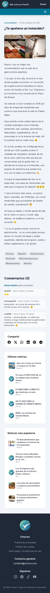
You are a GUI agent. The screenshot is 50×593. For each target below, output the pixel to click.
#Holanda (10, 258)
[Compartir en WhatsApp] (21, 342)
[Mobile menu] (45, 11)
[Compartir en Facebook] (9, 342)
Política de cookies (25, 546)
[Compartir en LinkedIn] (28, 342)
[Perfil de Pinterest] (21, 576)
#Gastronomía (36, 254)
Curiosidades (10, 23)
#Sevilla (27, 263)
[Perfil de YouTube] (34, 576)
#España (22, 254)
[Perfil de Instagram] (15, 576)
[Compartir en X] (15, 342)
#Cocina (10, 254)
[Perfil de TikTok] (28, 576)
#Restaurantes (13, 263)
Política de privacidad (25, 542)
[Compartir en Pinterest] (34, 342)
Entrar (43, 4)
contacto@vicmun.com (25, 563)
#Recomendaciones (28, 258)
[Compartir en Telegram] (41, 342)
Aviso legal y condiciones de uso (25, 551)
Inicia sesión (10, 285)
